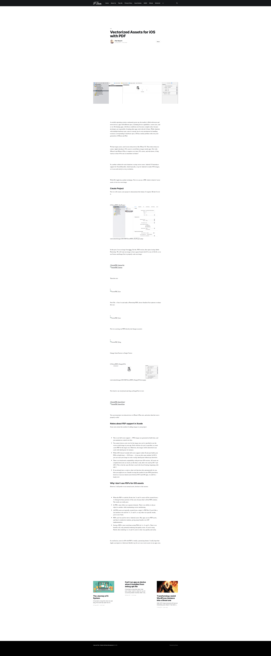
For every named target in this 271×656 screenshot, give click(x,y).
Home (107, 3)
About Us (113, 3)
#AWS (145, 3)
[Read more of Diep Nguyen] (112, 42)
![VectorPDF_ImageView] (117, 402)
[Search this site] (177, 3)
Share (158, 41)
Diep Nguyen (118, 40)
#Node (151, 3)
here (130, 250)
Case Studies (137, 3)
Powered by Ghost (174, 645)
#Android (157, 3)
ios (111, 28)
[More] (163, 3)
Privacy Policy (128, 3)
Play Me (120, 3)
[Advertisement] (135, 71)
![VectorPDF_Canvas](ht (117, 265)
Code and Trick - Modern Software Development (103, 645)
